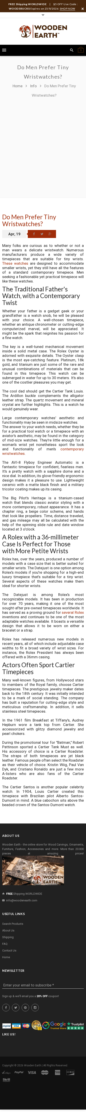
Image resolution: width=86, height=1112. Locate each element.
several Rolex (73, 612)
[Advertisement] (43, 145)
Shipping (8, 937)
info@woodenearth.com (21, 900)
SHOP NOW (67, 8)
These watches (15, 263)
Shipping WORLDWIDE (24, 893)
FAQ (4, 943)
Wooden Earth (32, 1065)
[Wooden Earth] (43, 31)
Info (33, 86)
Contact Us (9, 950)
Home (18, 86)
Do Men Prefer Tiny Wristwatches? (29, 220)
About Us (8, 930)
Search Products (12, 923)
